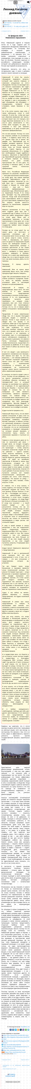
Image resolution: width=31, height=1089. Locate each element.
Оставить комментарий (10, 1075)
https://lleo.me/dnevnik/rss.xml (15, 1052)
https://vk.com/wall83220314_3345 (14, 1050)
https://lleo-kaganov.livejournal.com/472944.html (15, 1038)
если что (14, 1053)
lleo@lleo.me (25, 1027)
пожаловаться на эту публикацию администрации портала (16, 1066)
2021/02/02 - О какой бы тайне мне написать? (15, 23)
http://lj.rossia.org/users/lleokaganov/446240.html (15, 1042)
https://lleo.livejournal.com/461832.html (15, 1035)
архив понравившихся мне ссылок (9, 1068)
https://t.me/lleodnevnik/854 (12, 1045)
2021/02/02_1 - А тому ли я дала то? (16, 26)
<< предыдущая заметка (6, 31)
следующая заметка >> (25, 31)
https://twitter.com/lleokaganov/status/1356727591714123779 (15, 1047)
